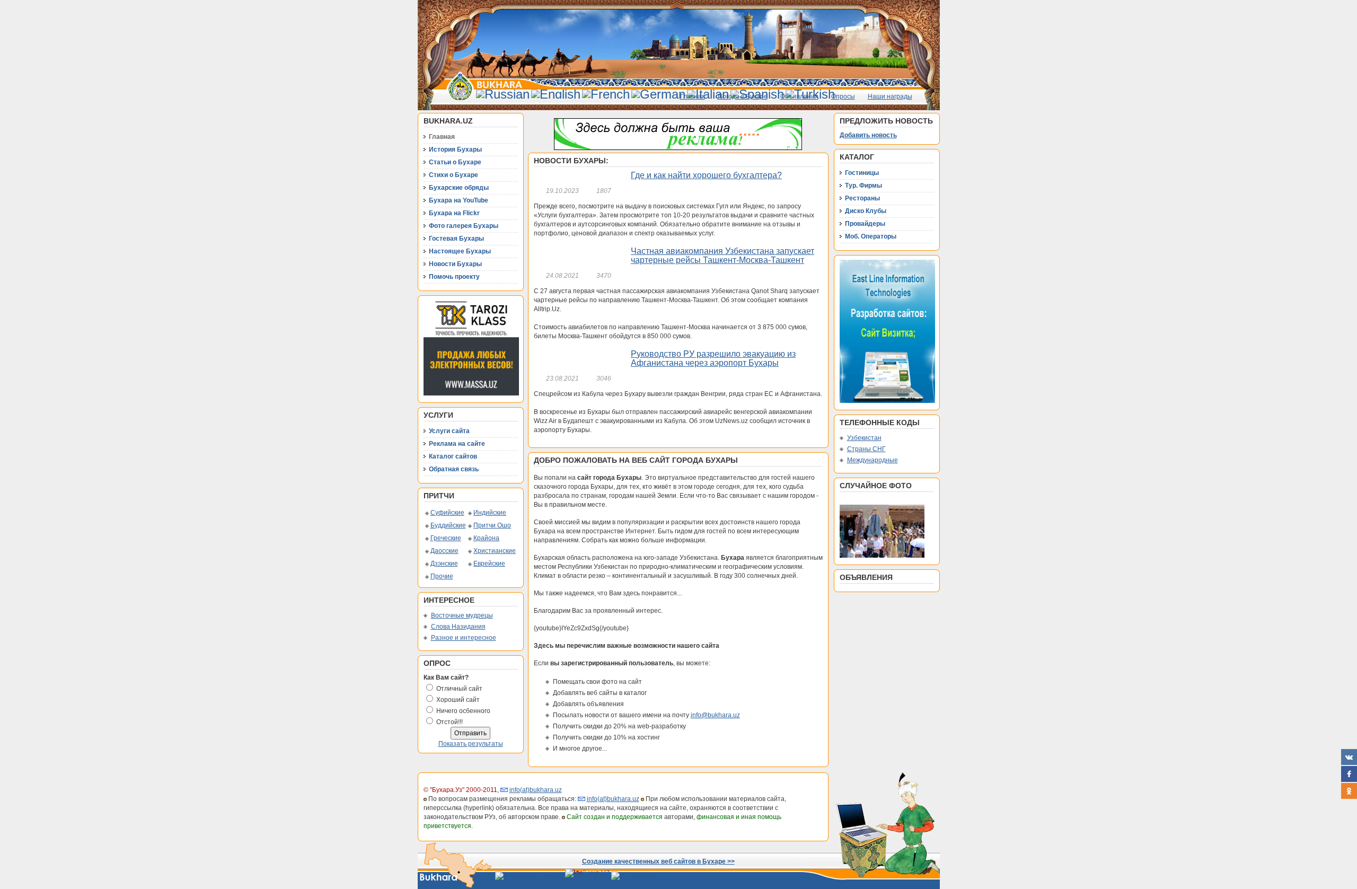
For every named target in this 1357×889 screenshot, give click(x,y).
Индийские (489, 512)
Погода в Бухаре (743, 96)
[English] (555, 94)
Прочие (441, 576)
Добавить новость (868, 135)
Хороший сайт (458, 699)
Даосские (444, 550)
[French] (606, 94)
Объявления (799, 96)
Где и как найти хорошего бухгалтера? (706, 175)
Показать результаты (470, 743)
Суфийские (447, 512)
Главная (692, 96)
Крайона (486, 538)
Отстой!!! (449, 722)
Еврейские (489, 563)
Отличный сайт (459, 688)
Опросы (843, 96)
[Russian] (503, 94)
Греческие (445, 538)
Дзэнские (444, 563)
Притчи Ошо (492, 525)
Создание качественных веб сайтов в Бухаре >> (658, 861)
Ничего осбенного (463, 711)
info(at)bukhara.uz (535, 790)
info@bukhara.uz (715, 715)
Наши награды (890, 96)
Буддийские (448, 525)
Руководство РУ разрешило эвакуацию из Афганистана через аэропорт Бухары (713, 358)
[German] (658, 94)
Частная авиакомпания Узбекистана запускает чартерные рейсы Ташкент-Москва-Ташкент (722, 256)
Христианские (494, 550)
